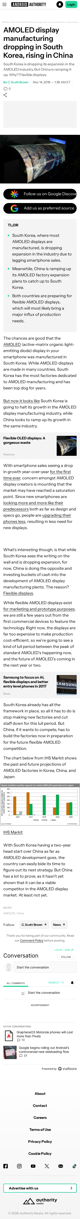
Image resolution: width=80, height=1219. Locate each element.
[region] (40, 1010)
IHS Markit (13, 832)
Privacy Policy (40, 1141)
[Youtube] (33, 1166)
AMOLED (12, 344)
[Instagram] (19, 1166)
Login (71, 4)
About (40, 1093)
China (20, 913)
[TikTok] (74, 1166)
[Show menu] (4, 4)
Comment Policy (31, 940)
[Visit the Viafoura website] (67, 1069)
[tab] (15, 982)
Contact (40, 1105)
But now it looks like (21, 400)
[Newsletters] (60, 1166)
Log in (58, 949)
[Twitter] (47, 1166)
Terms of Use (40, 1129)
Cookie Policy (40, 1153)
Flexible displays (18, 593)
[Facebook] (5, 1166)
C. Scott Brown (18, 82)
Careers (40, 1117)
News (7, 907)
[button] (40, 4)
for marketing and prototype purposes (39, 609)
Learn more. (72, 22)
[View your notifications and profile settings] (72, 982)
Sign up (69, 949)
